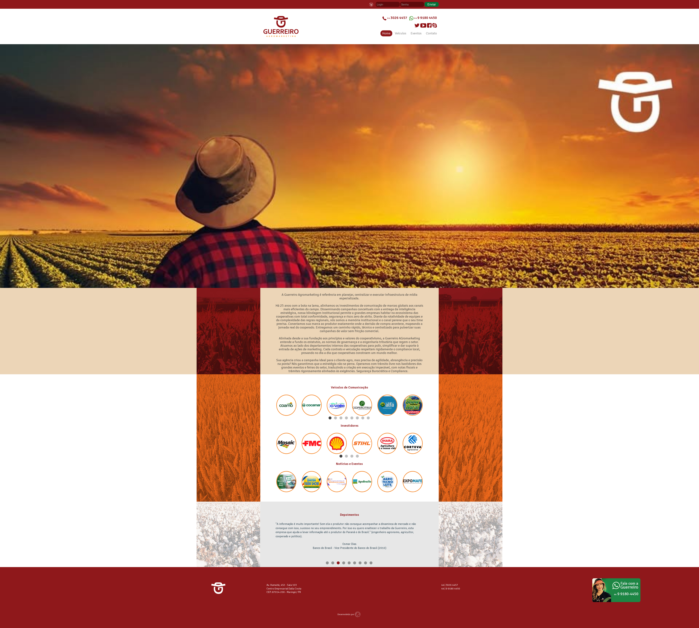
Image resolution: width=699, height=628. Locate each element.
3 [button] (341, 418)
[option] (349, 166)
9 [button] (371, 563)
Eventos (416, 33)
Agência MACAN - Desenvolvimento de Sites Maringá (358, 614)
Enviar (431, 4)
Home (386, 33)
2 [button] (336, 418)
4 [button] (347, 418)
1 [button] (330, 418)
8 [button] (368, 418)
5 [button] (352, 418)
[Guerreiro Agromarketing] (281, 26)
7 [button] (363, 418)
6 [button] (358, 418)
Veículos (400, 33)
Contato (431, 33)
